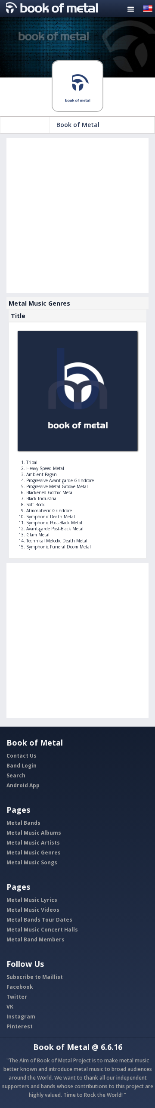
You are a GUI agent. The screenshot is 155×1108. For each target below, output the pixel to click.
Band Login (21, 765)
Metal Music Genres (33, 852)
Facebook (19, 986)
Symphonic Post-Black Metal (54, 523)
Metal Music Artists (33, 842)
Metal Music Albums (33, 832)
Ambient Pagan (41, 474)
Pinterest (19, 1026)
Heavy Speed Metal (45, 468)
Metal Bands (23, 822)
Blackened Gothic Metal (50, 492)
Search (15, 775)
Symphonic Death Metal (50, 517)
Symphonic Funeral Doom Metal (58, 547)
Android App (23, 785)
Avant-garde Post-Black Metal (55, 529)
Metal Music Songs (31, 862)
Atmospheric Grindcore (49, 511)
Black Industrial (42, 498)
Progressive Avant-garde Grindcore (60, 480)
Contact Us (21, 755)
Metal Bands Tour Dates (39, 919)
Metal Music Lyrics (31, 900)
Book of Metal (77, 125)
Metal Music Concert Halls (42, 929)
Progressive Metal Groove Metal (57, 486)
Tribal (31, 462)
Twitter (16, 996)
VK (9, 1006)
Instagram (20, 1016)
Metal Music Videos (32, 909)
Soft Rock (35, 504)
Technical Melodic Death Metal (56, 541)
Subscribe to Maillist (34, 977)
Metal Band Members (35, 939)
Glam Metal (38, 535)
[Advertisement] (77, 215)
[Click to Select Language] (147, 8)
